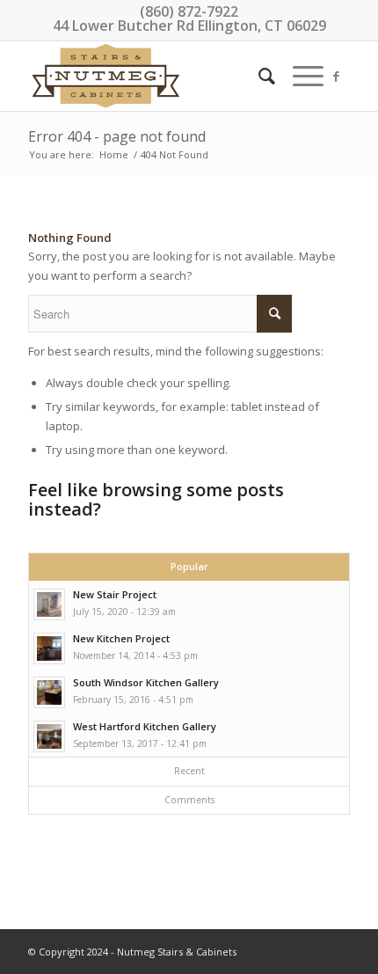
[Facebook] (336, 76)
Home (113, 154)
